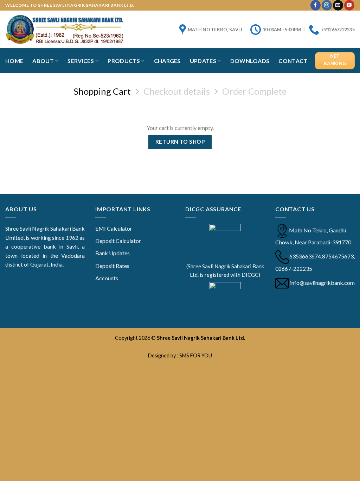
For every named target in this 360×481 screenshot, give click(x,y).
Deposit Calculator (118, 240)
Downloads (250, 60)
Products (124, 60)
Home (14, 60)
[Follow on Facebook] (315, 5)
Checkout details (176, 91)
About (43, 60)
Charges (167, 60)
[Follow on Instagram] (327, 5)
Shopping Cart (102, 91)
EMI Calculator (113, 228)
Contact (292, 60)
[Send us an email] (338, 5)
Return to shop (180, 141)
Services (81, 60)
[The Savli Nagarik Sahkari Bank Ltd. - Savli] (64, 29)
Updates (203, 60)
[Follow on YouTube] (349, 5)
